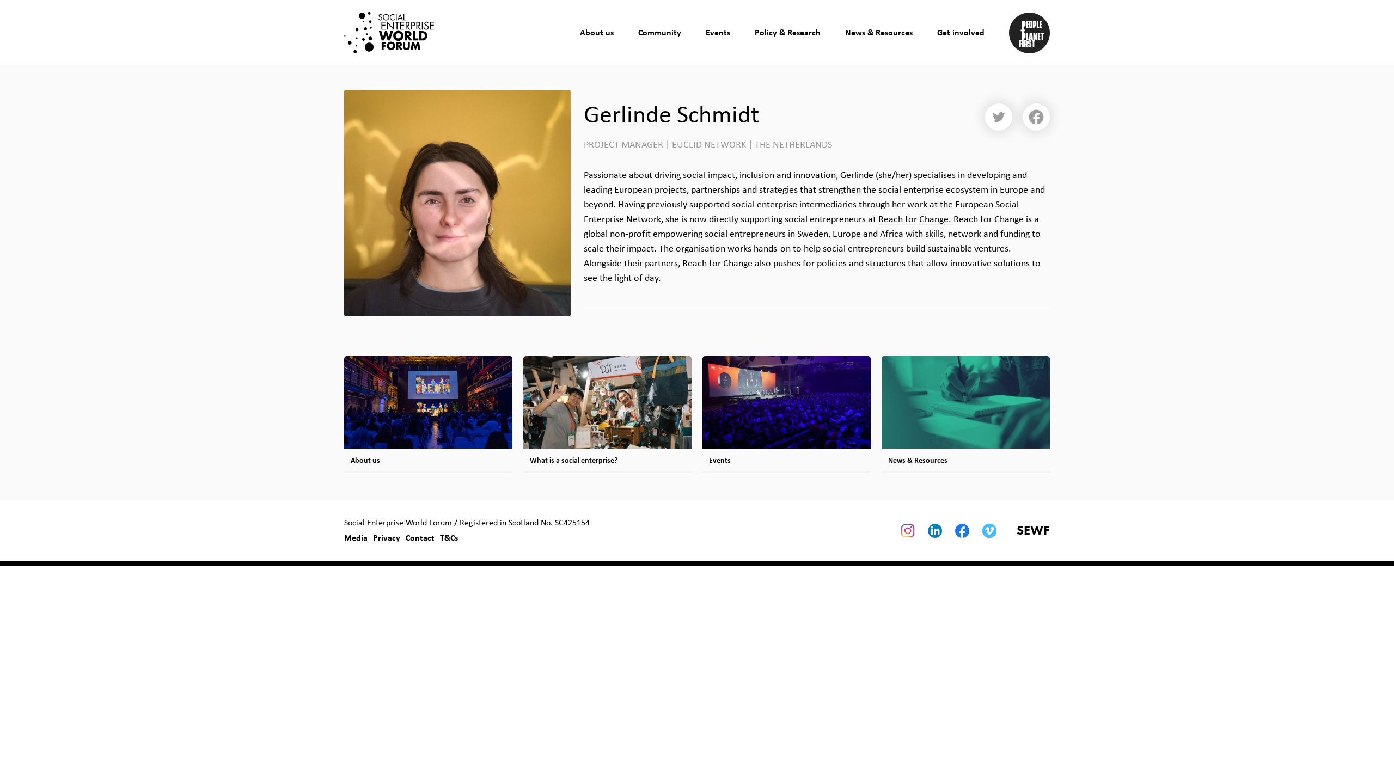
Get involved (961, 32)
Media (356, 537)
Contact (420, 537)
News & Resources (879, 32)
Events (718, 32)
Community (659, 32)
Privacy (386, 537)
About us (597, 32)
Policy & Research (788, 32)
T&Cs (449, 537)
